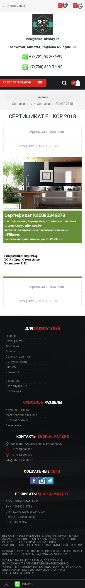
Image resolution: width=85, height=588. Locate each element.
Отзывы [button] (11, 367)
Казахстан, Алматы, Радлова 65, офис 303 (42, 47)
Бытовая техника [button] (17, 420)
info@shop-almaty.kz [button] (19, 460)
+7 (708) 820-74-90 (46, 66)
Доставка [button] (12, 346)
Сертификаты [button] (15, 341)
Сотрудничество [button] (17, 361)
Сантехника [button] (13, 425)
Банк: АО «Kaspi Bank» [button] (20, 517)
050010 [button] (41, 444)
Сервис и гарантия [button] (18, 356)
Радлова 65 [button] (54, 444)
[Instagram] (42, 480)
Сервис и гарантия (15, 9)
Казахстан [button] (17, 444)
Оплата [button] (10, 351)
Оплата (7, 2)
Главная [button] (11, 335)
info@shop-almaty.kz (42, 39)
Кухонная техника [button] (17, 409)
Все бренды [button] (13, 391)
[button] (24, 584)
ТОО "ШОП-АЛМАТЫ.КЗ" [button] (22, 501)
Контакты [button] (12, 372)
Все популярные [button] (16, 386)
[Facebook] (34, 480)
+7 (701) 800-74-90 (46, 56)
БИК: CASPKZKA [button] (16, 522)
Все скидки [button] (13, 380)
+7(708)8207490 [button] (21, 454)
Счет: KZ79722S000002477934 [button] (25, 511)
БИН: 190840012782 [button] (19, 506)
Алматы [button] (30, 444)
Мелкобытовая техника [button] (21, 415)
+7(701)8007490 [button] (21, 449)
